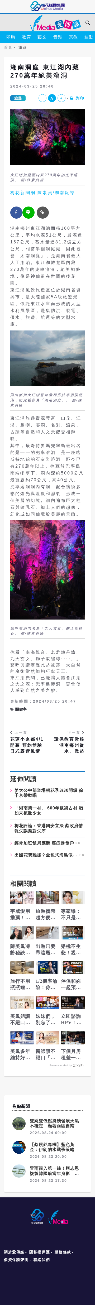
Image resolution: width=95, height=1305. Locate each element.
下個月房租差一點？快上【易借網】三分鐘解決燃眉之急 (71, 1055)
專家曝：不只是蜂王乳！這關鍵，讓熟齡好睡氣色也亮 (71, 915)
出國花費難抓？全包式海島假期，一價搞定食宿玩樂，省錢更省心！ (46, 855)
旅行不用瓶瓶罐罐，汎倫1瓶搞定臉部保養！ (21, 984)
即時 (11, 37)
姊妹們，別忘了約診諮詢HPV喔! (46, 1020)
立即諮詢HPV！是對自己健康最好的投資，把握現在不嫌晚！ (71, 1020)
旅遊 (18, 98)
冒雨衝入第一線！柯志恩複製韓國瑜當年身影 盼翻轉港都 (54, 1173)
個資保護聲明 (16, 1260)
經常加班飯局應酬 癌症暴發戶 (44, 843)
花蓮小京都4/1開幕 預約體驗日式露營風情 (27, 745)
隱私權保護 (39, 1252)
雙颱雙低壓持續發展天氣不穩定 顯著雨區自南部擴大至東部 (54, 1126)
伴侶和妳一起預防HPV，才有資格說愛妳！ (71, 984)
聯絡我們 (42, 1260)
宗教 (73, 37)
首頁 (8, 47)
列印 (80, 98)
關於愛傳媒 (14, 1252)
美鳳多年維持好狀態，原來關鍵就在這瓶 (20, 1055)
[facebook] (16, 213)
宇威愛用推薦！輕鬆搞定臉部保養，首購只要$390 (20, 915)
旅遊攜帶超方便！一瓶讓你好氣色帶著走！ (46, 915)
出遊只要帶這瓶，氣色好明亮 (46, 950)
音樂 (58, 37)
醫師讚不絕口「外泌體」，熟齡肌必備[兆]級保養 (46, 1055)
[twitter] (28, 213)
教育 (26, 37)
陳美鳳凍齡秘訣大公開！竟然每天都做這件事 (20, 950)
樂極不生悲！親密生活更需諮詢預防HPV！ (71, 950)
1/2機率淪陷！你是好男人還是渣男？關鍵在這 (47, 984)
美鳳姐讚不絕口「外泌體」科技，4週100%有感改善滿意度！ (22, 1020)
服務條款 (63, 1252)
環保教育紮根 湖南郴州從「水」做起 (69, 745)
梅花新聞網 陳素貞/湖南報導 (42, 192)
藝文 (42, 37)
